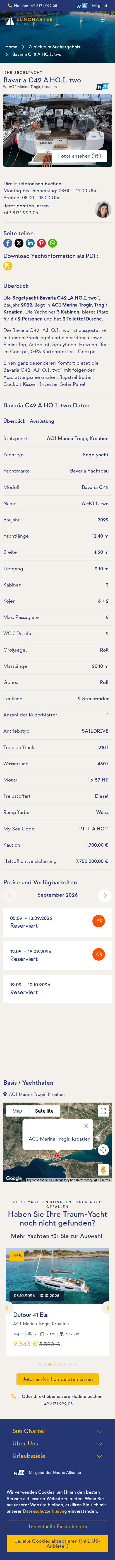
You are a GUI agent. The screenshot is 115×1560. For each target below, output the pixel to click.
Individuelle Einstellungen (57, 1527)
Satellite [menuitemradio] (44, 1111)
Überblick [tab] (14, 421)
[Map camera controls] (103, 1149)
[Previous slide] (10, 895)
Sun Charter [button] (28, 1431)
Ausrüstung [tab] (42, 421)
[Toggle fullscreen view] (103, 1111)
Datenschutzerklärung (45, 1511)
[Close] (86, 1126)
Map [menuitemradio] (17, 1111)
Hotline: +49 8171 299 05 (35, 5)
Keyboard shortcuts (39, 1180)
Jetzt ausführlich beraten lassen (57, 1379)
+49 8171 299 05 (20, 213)
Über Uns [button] (25, 1443)
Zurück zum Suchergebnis (54, 47)
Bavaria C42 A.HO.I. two (36, 54)
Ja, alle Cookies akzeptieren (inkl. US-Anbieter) (57, 1543)
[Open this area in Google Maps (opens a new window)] (14, 1178)
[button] (58, 1158)
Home (11, 47)
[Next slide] (105, 895)
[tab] (40, 1364)
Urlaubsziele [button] (28, 1456)
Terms (106, 1180)
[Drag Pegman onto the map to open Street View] (103, 1170)
